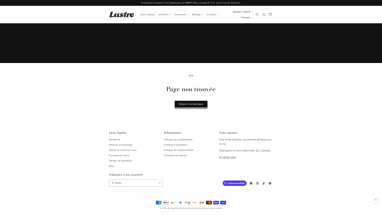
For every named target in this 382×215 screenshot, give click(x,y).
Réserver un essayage (120, 144)
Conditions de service (175, 155)
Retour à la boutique (191, 104)
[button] (165, 14)
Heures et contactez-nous (122, 150)
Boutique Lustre (175, 208)
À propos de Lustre (119, 155)
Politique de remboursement (179, 150)
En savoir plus (227, 157)
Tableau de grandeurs (120, 160)
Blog (111, 166)
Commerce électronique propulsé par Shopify (202, 208)
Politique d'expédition (175, 144)
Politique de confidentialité (178, 139)
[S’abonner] (159, 182)
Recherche (114, 139)
